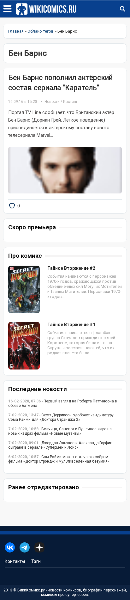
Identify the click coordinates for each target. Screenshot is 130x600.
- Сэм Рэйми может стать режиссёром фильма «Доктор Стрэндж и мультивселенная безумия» (58, 459)
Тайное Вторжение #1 (71, 324)
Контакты (15, 561)
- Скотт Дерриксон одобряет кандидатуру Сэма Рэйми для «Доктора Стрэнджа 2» (61, 417)
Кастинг (70, 101)
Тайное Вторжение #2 (71, 268)
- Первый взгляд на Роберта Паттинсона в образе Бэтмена (62, 403)
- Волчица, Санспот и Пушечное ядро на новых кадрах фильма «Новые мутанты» (60, 431)
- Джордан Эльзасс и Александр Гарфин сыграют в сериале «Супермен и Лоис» (60, 445)
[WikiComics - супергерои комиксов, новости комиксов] (73, 9)
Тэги (36, 561)
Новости (52, 101)
